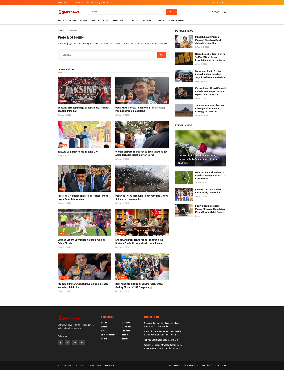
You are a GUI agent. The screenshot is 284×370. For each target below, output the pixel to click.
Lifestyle (118, 20)
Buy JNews (173, 365)
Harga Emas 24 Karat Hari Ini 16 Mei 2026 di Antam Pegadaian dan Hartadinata (210, 57)
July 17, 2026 (201, 183)
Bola (106, 20)
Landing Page (187, 365)
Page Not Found (71, 30)
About (60, 2)
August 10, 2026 (203, 47)
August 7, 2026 (202, 116)
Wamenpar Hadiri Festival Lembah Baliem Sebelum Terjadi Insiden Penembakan (210, 74)
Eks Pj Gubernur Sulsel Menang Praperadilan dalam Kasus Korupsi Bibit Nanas (210, 209)
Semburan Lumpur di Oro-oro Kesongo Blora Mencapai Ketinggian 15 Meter (210, 108)
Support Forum (219, 365)
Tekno (72, 20)
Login (217, 11)
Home (60, 30)
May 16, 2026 (202, 64)
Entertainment (177, 20)
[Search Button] (171, 12)
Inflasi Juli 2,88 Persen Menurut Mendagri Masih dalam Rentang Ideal (208, 40)
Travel (161, 20)
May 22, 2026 (202, 196)
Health (95, 20)
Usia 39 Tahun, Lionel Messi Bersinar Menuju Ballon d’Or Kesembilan (210, 175)
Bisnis (83, 20)
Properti (148, 20)
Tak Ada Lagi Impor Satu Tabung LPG (78, 151)
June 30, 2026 (202, 216)
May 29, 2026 (202, 98)
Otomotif (133, 20)
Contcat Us (78, 2)
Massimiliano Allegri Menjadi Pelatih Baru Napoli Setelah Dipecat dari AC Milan (210, 91)
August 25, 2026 (65, 115)
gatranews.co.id (107, 365)
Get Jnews (68, 2)
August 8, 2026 (202, 81)
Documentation (203, 365)
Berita (61, 20)
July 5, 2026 (183, 163)
